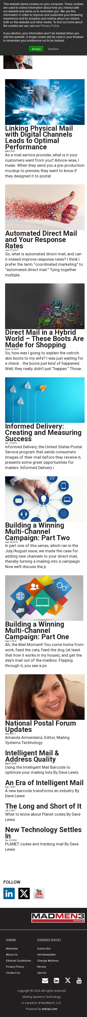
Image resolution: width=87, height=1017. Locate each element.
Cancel (41, 972)
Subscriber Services (49, 940)
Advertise (12, 948)
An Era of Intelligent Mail (44, 783)
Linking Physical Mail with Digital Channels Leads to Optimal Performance (39, 137)
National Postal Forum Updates (40, 726)
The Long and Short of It (43, 806)
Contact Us (13, 972)
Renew (41, 966)
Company (11, 940)
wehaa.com (50, 1009)
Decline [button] (53, 49)
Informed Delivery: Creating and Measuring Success (43, 432)
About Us (12, 954)
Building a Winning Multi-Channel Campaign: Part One (37, 630)
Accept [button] (36, 49)
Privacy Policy (50, 25)
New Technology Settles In (43, 833)
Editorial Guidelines (18, 960)
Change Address (47, 960)
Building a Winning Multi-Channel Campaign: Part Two (37, 531)
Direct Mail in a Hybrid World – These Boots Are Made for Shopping (44, 338)
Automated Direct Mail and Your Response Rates (41, 239)
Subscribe (44, 948)
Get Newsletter (46, 954)
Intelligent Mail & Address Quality (32, 756)
